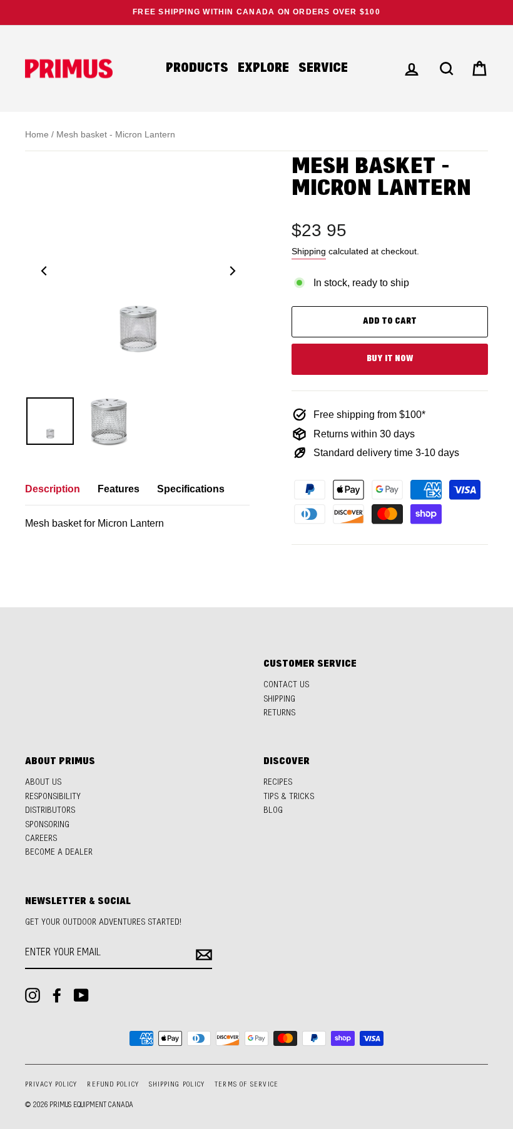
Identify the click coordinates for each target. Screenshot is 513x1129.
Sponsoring (47, 825)
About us (43, 782)
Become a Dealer (59, 852)
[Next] (230, 269)
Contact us (286, 685)
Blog (273, 810)
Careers (41, 838)
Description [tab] (52, 489)
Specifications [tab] (191, 489)
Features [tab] (119, 489)
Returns (279, 713)
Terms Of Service (246, 1085)
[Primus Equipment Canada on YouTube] (81, 995)
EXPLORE (263, 68)
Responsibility (53, 797)
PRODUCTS (197, 68)
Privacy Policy (51, 1085)
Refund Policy (112, 1085)
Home (37, 134)
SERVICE (323, 68)
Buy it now (390, 359)
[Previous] (43, 269)
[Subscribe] (204, 954)
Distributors (50, 810)
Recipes (277, 782)
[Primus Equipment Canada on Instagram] (32, 995)
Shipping (309, 251)
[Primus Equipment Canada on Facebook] (56, 995)
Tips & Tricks (288, 797)
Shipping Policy (177, 1085)
